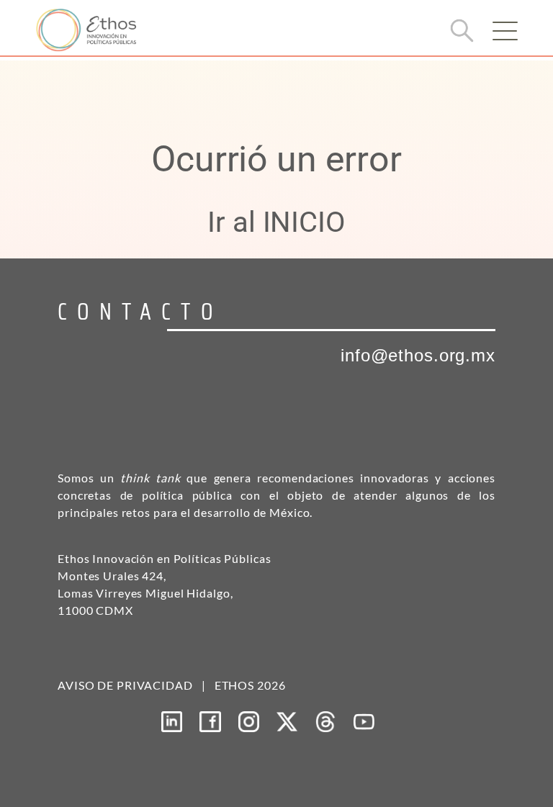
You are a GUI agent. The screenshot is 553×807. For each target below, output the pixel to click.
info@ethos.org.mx (418, 355)
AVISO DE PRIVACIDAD (125, 685)
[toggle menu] (504, 30)
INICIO (304, 222)
